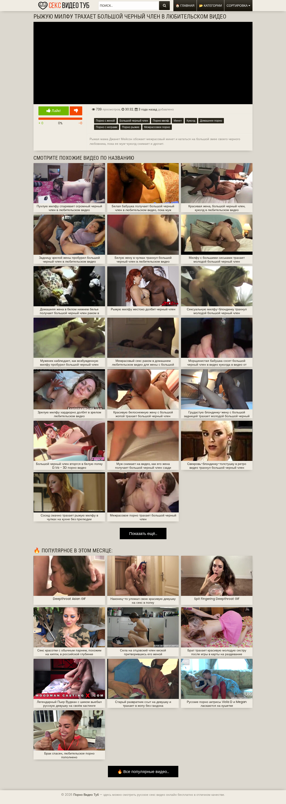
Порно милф (161, 120)
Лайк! (56, 110)
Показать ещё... (143, 533)
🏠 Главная (185, 5)
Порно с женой (105, 120)
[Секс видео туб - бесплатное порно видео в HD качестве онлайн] (64, 4)
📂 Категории (210, 5)
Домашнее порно (211, 120)
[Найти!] (164, 5)
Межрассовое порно (157, 127)
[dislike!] (76, 110)
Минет (178, 120)
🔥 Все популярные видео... (143, 771)
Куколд (191, 120)
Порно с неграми (106, 127)
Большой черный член (134, 120)
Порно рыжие (130, 127)
